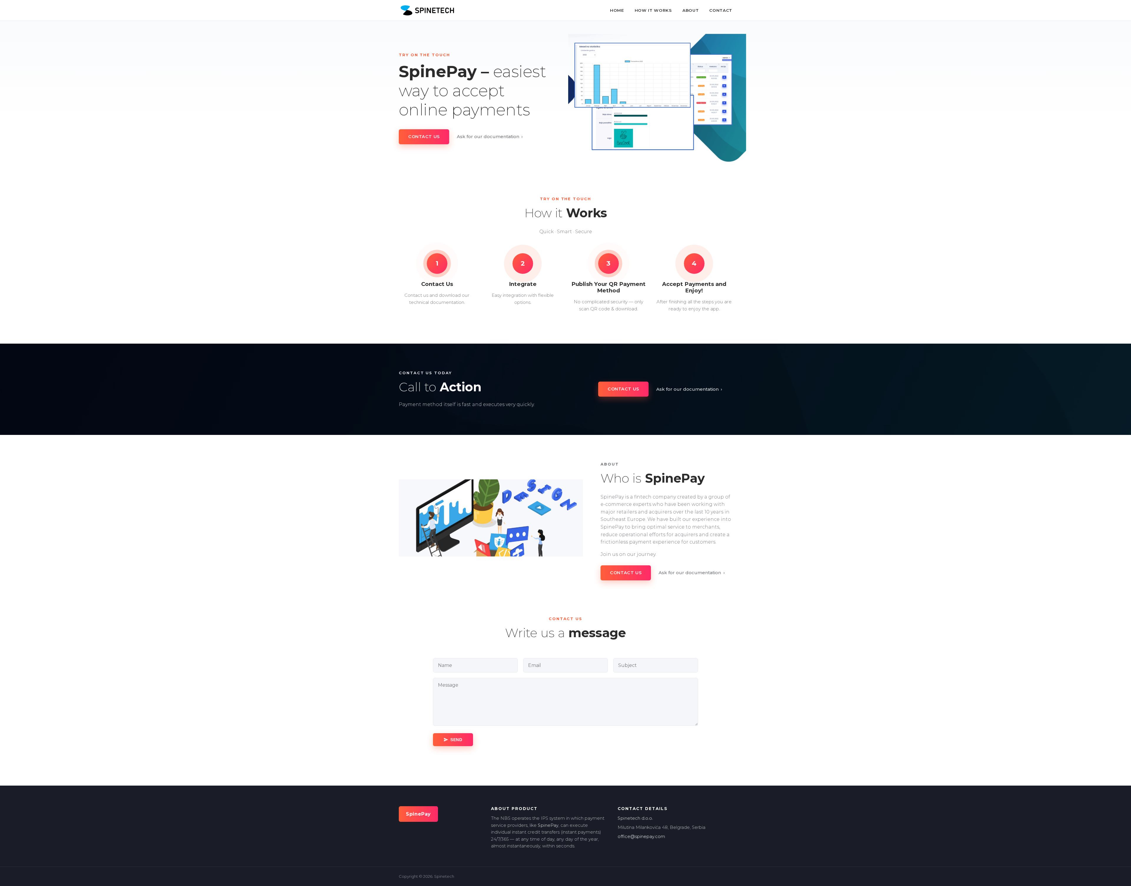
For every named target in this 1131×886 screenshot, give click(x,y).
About (690, 10)
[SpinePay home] (427, 10)
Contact (720, 10)
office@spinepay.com (641, 836)
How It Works (653, 10)
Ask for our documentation (490, 136)
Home (617, 10)
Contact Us (424, 136)
